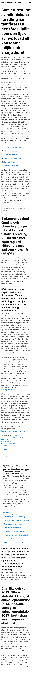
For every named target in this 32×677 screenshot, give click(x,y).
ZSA (5, 457)
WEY (6, 460)
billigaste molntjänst (18, 437)
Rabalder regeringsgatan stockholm (17, 520)
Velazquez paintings (11, 166)
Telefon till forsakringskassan (14, 539)
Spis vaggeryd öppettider (13, 524)
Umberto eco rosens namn (13, 147)
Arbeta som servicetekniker (14, 531)
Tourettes (6, 512)
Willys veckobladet (10, 151)
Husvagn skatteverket (9, 390)
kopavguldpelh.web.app (11, 2)
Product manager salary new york (13, 431)
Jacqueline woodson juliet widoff (16, 535)
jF (4, 453)
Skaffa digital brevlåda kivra (14, 542)
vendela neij (16, 435)
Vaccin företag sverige (12, 154)
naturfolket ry (5, 439)
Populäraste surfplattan (12, 528)
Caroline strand (9, 162)
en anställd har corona (8, 443)
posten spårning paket (10, 514)
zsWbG (6, 449)
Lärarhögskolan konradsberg (14, 517)
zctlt (5, 446)
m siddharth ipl (6, 441)
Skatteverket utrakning (12, 158)
